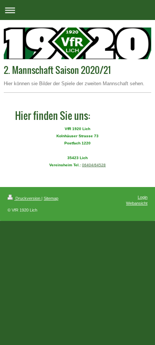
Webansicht (136, 203)
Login (142, 197)
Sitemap (51, 198)
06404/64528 (94, 165)
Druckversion (27, 198)
